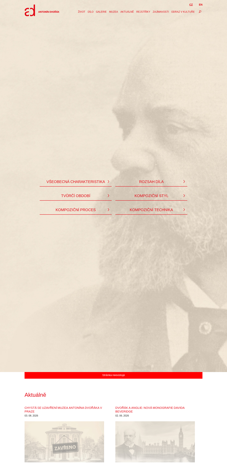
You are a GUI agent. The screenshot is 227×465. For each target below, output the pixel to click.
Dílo (90, 12)
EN (200, 5)
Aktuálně (127, 12)
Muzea (113, 12)
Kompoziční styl (151, 196)
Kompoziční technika (151, 210)
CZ (191, 5)
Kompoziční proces (76, 210)
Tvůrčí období (75, 196)
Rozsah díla (151, 182)
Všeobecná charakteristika (75, 182)
